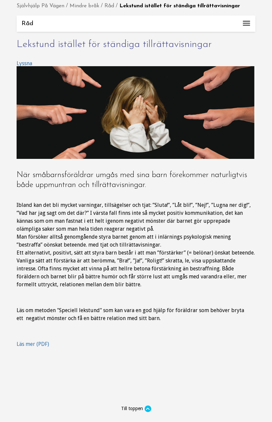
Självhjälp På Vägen (40, 6)
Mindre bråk (84, 6)
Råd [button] (138, 26)
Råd (109, 6)
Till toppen (132, 408)
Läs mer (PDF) (33, 344)
